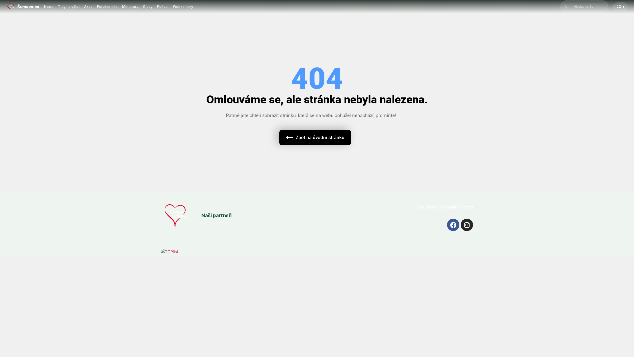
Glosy (148, 7)
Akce (88, 7)
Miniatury (130, 7)
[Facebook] (453, 225)
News (48, 7)
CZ (620, 6)
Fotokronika (107, 7)
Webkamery (183, 7)
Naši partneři (216, 215)
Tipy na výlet (69, 7)
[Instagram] (467, 225)
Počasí (162, 7)
